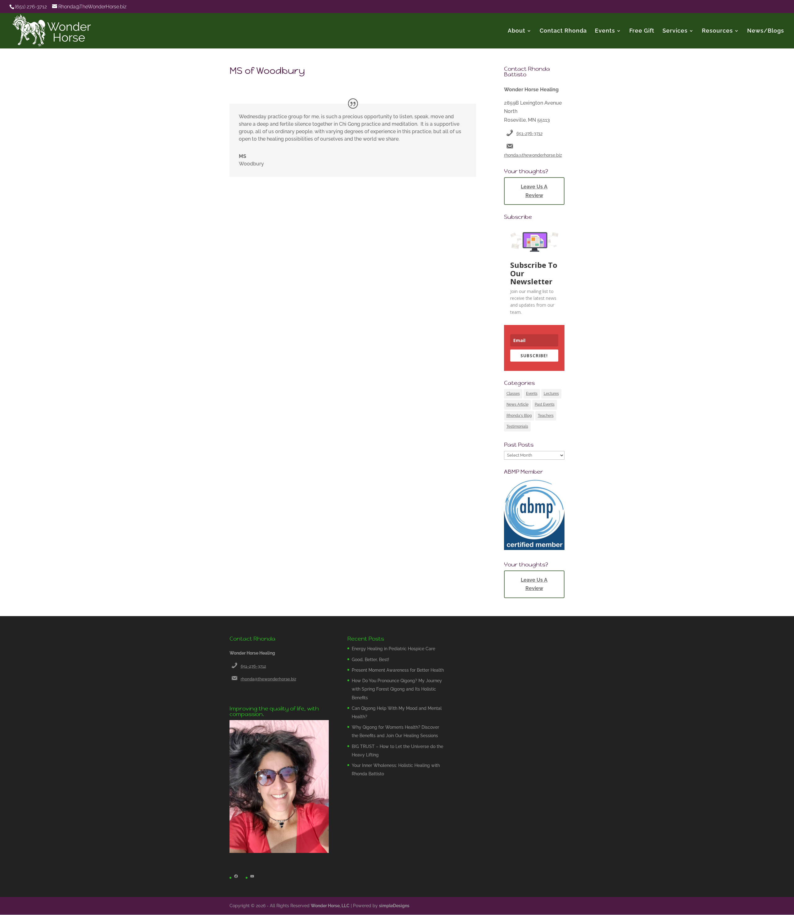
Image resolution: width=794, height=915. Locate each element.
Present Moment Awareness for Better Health (398, 670)
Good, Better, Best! (370, 659)
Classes (513, 393)
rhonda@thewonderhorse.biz (533, 155)
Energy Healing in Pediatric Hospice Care (393, 648)
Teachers (546, 415)
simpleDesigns (394, 905)
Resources (717, 31)
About (516, 31)
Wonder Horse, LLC (330, 905)
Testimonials (517, 426)
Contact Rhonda (563, 31)
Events (605, 31)
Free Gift (641, 31)
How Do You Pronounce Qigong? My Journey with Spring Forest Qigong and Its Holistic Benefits (397, 689)
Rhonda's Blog (519, 415)
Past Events (545, 404)
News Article (517, 404)
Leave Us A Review (534, 191)
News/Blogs (765, 31)
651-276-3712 (529, 133)
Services (675, 31)
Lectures (551, 393)
